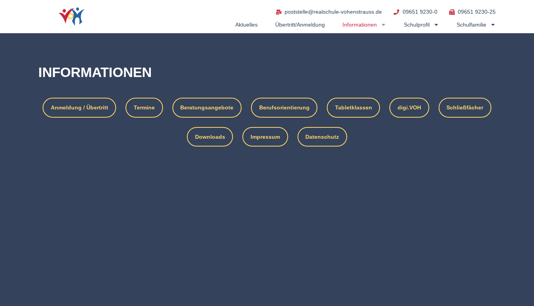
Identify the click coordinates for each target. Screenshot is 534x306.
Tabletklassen (353, 107)
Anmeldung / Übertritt (79, 107)
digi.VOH (409, 107)
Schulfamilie (471, 24)
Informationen (359, 24)
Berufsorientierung (284, 107)
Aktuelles (246, 24)
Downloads (210, 137)
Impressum (265, 137)
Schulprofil (417, 24)
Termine (144, 107)
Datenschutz (322, 137)
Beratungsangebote (206, 107)
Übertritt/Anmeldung (300, 24)
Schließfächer (464, 107)
